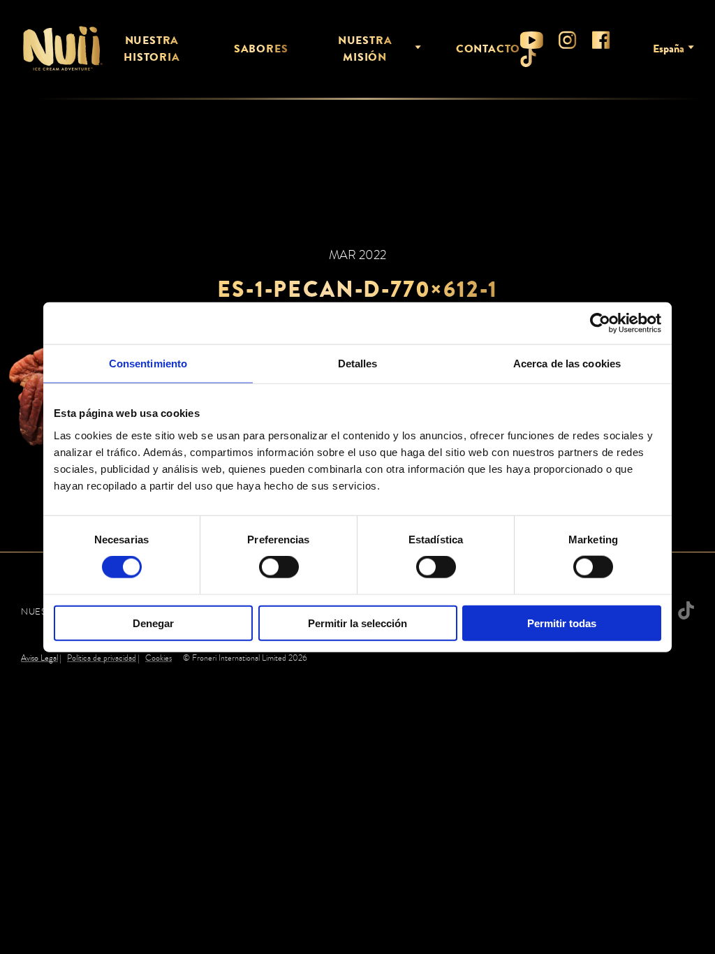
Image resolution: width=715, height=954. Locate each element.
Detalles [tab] (358, 363)
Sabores (261, 49)
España (668, 48)
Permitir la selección (357, 623)
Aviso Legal (39, 658)
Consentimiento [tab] (148, 363)
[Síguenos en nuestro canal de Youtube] (531, 40)
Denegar (153, 623)
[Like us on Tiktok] (528, 58)
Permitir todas (561, 623)
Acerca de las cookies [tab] (567, 363)
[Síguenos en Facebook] (601, 40)
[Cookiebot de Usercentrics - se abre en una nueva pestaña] (600, 323)
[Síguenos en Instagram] (568, 40)
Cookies (158, 658)
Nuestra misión (365, 49)
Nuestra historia (151, 49)
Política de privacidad (101, 658)
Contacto (488, 49)
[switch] (279, 567)
